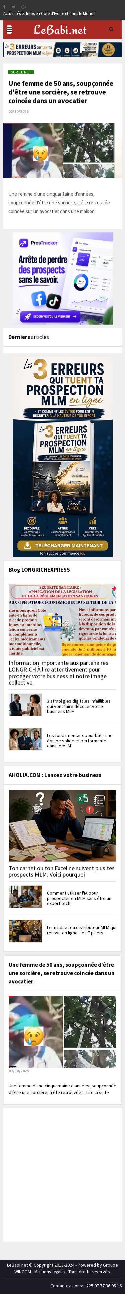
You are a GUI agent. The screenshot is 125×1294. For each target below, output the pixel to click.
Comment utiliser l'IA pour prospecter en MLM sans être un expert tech (79, 898)
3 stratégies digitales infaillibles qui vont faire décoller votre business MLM (79, 706)
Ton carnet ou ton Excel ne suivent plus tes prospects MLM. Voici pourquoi (62, 871)
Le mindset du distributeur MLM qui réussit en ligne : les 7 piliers (81, 929)
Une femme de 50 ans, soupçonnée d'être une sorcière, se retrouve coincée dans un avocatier (60, 92)
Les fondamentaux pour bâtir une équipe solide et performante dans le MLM (80, 740)
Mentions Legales (49, 1272)
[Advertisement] (62, 1174)
